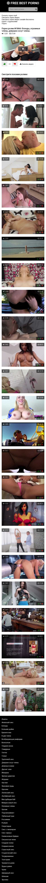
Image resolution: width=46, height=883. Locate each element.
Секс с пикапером (9, 829)
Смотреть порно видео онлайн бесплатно (18, 20)
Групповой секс (8, 759)
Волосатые (6, 743)
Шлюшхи (5, 876)
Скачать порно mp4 (9, 15)
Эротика (5, 880)
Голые (4, 756)
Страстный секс (8, 850)
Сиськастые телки (9, 840)
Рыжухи (5, 823)
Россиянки (6, 819)
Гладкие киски (7, 746)
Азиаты (4, 719)
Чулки (4, 870)
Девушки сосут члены (10, 763)
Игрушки (5, 779)
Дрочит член (7, 769)
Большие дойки (8, 729)
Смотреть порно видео (11, 17)
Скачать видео (27, 64)
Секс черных (7, 833)
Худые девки (7, 866)
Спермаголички (8, 846)
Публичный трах (8, 816)
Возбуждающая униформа (12, 739)
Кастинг (5, 783)
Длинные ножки (8, 766)
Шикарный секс (8, 873)
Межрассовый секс (9, 803)
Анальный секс (7, 722)
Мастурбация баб (8, 799)
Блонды (5, 726)
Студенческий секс (9, 853)
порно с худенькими (9, 22)
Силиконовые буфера (10, 836)
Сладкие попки (7, 843)
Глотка (4, 753)
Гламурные (6, 749)
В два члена (6, 736)
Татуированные (8, 856)
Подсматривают (8, 813)
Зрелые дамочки (8, 776)
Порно (4, 24)
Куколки (5, 789)
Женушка (5, 773)
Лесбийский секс (8, 796)
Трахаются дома (8, 863)
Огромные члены (8, 806)
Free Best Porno (24, 3)
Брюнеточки (6, 733)
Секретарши (6, 826)
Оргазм (4, 809)
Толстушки (6, 860)
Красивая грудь (8, 786)
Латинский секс (8, 793)
